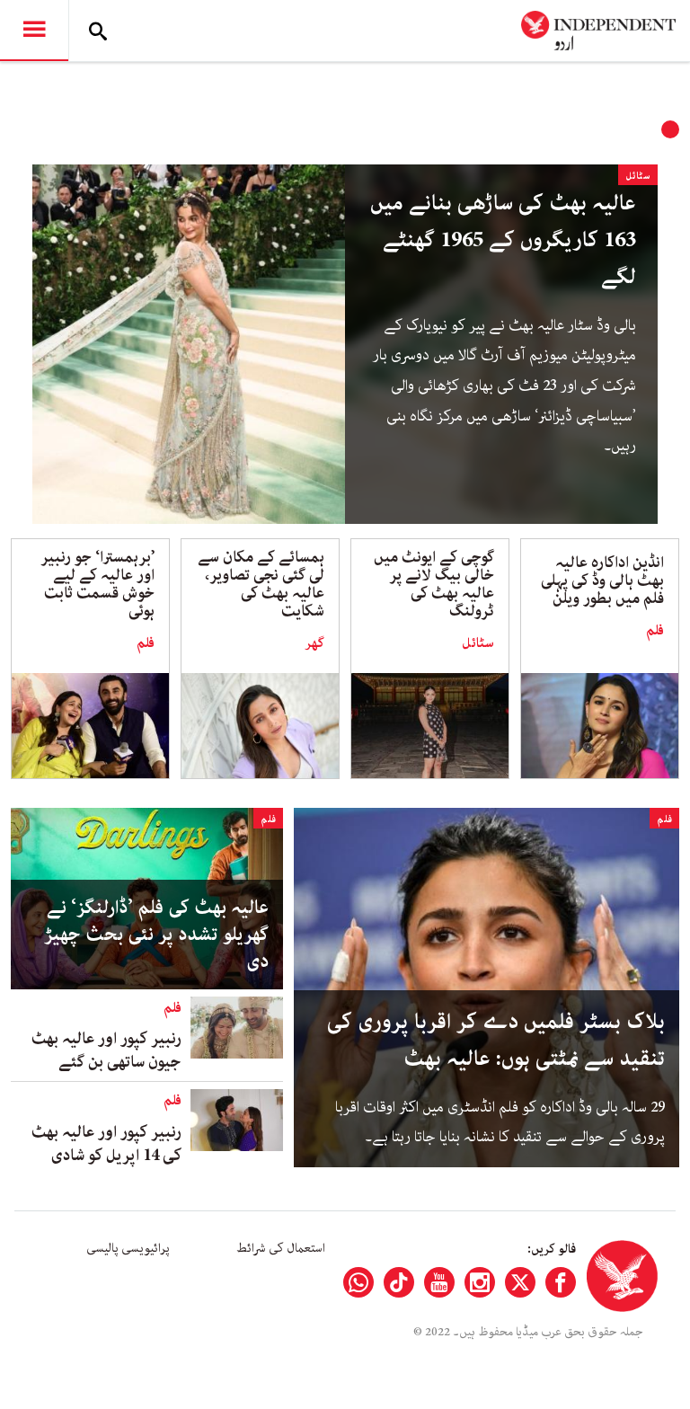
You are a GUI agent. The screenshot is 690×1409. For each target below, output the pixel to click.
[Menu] (34, 30)
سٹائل (637, 175)
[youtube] (439, 1282)
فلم (655, 631)
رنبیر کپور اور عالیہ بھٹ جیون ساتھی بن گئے (106, 1050)
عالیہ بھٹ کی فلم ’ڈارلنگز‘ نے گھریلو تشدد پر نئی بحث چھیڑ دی (156, 934)
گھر (314, 643)
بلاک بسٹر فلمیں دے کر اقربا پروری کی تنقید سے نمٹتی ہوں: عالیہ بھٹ (496, 1041)
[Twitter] (520, 1282)
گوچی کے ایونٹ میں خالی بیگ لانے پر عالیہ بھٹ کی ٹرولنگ (434, 584)
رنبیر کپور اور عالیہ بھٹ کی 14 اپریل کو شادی (106, 1144)
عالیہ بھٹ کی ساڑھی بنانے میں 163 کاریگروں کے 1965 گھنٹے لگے (503, 240)
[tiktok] (399, 1282)
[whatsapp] (358, 1282)
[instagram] (479, 1282)
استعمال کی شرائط (280, 1248)
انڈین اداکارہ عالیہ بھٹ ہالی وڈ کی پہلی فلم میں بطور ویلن (602, 580)
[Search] (98, 30)
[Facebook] (560, 1282)
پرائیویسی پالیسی (128, 1248)
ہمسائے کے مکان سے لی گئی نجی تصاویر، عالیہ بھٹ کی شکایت (261, 584)
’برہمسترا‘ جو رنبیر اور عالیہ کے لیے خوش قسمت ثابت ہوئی (97, 584)
